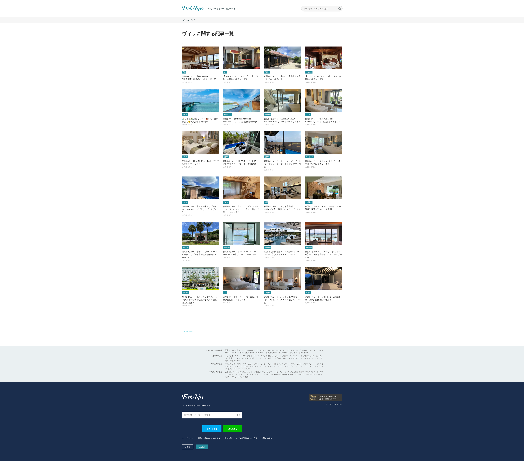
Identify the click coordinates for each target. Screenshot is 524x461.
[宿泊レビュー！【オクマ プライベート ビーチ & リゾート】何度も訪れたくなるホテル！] (200, 233)
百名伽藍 (228, 372)
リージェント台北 (278, 356)
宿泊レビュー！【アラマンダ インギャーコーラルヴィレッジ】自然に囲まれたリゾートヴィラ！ (241, 209)
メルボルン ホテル (238, 353)
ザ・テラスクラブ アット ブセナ (258, 374)
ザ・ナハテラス (300, 374)
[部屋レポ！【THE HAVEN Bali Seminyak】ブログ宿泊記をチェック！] (323, 100)
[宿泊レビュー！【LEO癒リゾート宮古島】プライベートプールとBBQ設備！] (241, 142)
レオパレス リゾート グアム (285, 364)
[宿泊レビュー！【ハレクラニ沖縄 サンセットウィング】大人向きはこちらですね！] (282, 278)
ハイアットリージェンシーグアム (238, 369)
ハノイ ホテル (276, 350)
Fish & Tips (193, 397)
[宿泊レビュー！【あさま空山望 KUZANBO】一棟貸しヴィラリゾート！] (282, 187)
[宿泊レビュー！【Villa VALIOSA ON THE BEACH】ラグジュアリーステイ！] (241, 233)
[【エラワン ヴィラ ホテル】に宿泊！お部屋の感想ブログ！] (323, 58)
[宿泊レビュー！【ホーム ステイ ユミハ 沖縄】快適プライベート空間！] (323, 187)
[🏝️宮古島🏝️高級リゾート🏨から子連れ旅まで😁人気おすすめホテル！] (200, 100)
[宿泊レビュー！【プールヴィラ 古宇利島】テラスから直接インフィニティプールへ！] (323, 233)
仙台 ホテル (260, 353)
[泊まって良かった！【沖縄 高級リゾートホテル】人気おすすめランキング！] (282, 233)
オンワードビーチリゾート (313, 366)
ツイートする (212, 429)
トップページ (187, 438)
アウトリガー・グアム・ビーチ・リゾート (258, 364)
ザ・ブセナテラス (308, 372)
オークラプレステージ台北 (296, 356)
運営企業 (228, 438)
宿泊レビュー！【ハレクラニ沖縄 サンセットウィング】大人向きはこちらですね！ (282, 300)
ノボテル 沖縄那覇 (294, 372)
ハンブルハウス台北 (280, 358)
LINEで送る (232, 429)
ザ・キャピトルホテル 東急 (238, 377)
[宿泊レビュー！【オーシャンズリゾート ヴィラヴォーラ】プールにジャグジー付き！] (282, 142)
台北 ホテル (239, 350)
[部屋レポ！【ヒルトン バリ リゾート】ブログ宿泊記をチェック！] (323, 142)
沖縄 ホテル (304, 353)
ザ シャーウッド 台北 (263, 358)
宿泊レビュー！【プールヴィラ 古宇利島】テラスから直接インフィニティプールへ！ (323, 254)
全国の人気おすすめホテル (208, 438)
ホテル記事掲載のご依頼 (246, 438)
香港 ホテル (229, 350)
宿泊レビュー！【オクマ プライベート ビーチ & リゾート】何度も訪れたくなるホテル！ (199, 254)
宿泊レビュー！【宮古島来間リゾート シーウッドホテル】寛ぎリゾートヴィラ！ (199, 209)
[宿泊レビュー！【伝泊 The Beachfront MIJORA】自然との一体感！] (323, 278)
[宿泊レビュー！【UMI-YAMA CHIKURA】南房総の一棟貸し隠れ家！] (200, 58)
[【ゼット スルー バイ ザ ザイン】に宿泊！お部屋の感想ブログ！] (241, 58)
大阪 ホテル (294, 353)
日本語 (187, 447)
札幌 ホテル (250, 353)
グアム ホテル (304, 350)
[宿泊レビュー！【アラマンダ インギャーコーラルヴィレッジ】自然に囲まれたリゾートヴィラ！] (241, 187)
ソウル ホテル (250, 350)
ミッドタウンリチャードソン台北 (237, 356)
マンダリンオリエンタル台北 (244, 358)
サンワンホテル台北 (312, 358)
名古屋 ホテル (284, 353)
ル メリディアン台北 (296, 358)
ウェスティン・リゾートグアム (259, 366)
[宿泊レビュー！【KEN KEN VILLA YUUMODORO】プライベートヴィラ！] (282, 100)
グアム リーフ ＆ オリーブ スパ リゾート (287, 366)
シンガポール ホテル (290, 350)
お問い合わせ (267, 438)
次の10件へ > (189, 331)
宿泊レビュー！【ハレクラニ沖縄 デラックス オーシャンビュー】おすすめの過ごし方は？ (199, 300)
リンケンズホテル (239, 372)
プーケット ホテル (263, 350)
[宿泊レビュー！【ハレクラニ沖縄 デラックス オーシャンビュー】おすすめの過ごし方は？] (200, 278)
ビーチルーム (281, 372)
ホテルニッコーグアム (233, 364)
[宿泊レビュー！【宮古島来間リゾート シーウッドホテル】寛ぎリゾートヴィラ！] (200, 187)
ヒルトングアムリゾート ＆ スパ (309, 364)
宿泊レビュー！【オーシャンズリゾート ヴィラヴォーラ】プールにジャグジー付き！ (282, 164)
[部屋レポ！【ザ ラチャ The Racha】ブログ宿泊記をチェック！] (241, 278)
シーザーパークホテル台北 (261, 356)
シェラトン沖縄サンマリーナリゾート (261, 372)
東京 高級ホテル (272, 353)
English (202, 447)
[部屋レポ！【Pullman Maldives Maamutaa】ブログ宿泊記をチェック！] (241, 100)
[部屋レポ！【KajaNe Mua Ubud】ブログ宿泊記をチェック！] (200, 142)
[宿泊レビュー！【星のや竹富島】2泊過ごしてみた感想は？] (282, 58)
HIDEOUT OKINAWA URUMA (282, 374)
